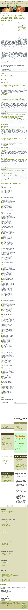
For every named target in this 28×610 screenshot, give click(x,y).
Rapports (17, 427)
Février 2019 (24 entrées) (7, 208)
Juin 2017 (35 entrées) (7, 238)
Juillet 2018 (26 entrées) (7, 220)
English (10, 506)
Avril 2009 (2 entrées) (6, 378)
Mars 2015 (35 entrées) (7, 277)
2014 (2, 281)
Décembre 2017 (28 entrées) (8, 231)
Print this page (4, 605)
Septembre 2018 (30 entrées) (8, 217)
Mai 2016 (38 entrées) (7, 257)
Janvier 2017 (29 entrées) (7, 244)
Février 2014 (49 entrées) (7, 295)
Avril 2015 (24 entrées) (7, 275)
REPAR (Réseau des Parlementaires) (20, 462)
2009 (2, 367)
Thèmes (3, 439)
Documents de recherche (7, 564)
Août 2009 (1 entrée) (6, 373)
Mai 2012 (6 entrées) (6, 326)
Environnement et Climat (7, 443)
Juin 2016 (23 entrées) (7, 256)
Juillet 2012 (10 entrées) (7, 324)
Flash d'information (20, 430)
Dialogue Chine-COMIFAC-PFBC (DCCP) (7, 476)
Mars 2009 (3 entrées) (7, 380)
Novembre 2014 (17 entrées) (8, 284)
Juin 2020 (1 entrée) (6, 187)
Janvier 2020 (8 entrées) (7, 194)
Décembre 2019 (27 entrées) (8, 197)
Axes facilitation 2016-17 (7, 436)
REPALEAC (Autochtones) (21, 465)
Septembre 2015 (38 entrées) (8, 269)
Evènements (18, 425)
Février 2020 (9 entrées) (7, 192)
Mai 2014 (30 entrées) (7, 292)
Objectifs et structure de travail (8, 511)
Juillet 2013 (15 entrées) (7, 306)
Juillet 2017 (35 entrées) (7, 237)
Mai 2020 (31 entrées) (7, 189)
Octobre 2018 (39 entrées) (7, 216)
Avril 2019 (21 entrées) (7, 206)
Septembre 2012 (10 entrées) (8, 321)
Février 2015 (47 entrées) (7, 278)
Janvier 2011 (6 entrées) (7, 349)
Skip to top (10, 605)
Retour (2, 73)
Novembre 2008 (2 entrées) (8, 387)
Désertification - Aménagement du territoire (7, 445)
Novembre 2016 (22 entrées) (8, 249)
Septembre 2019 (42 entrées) (8, 201)
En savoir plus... (4, 94)
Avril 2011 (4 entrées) (6, 345)
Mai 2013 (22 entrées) (7, 309)
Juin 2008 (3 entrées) (6, 393)
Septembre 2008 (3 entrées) (8, 390)
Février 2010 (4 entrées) (7, 364)
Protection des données (15, 603)
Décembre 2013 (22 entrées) (8, 300)
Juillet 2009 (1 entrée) (6, 375)
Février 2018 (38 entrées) (7, 226)
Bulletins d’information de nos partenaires (10, 521)
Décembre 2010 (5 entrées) (8, 352)
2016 (2, 246)
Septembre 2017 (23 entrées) (8, 234)
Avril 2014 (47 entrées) (7, 293)
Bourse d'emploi (19, 428)
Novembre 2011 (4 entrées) (8, 336)
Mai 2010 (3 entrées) (6, 360)
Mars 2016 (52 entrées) (7, 259)
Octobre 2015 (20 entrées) (7, 268)
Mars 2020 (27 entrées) (7, 191)
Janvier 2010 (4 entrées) (7, 365)
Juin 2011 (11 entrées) (7, 342)
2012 (2, 316)
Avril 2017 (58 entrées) (7, 241)
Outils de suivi (5, 426)
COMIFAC (4, 514)
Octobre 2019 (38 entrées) (7, 200)
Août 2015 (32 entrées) (7, 270)
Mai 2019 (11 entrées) (6, 205)
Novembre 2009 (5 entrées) (8, 370)
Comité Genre (5, 481)
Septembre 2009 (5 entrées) (8, 372)
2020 (2, 186)
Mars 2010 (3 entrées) (7, 362)
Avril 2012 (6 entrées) (6, 328)
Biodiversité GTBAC (6, 477)
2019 (2, 196)
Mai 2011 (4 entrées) (6, 344)
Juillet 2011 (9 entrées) (7, 341)
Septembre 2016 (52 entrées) (8, 252)
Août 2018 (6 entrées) (6, 218)
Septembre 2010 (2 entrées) (8, 356)
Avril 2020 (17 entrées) (7, 190)
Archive (3, 565)
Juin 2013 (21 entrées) (7, 308)
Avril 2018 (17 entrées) (7, 223)
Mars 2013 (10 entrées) (7, 311)
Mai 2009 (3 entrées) (6, 377)
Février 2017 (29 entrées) (7, 243)
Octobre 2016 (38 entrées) (7, 251)
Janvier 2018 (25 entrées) (7, 227)
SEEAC (17, 469)
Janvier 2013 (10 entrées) (7, 314)
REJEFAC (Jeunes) (20, 466)
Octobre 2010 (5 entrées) (7, 355)
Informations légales (5, 603)
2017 (2, 229)
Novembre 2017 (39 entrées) (8, 232)
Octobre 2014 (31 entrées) (7, 285)
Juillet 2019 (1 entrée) (6, 203)
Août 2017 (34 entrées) (7, 236)
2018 (2, 212)
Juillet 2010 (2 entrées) (7, 359)
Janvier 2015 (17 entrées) (7, 279)
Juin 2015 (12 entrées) (7, 273)
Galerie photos (5, 463)
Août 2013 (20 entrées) (7, 305)
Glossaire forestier (6, 438)
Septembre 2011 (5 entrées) (8, 339)
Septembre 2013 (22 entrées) (8, 304)
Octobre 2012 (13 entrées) (7, 320)
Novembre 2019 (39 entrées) (8, 198)
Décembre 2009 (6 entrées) (8, 368)
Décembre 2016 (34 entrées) (8, 248)
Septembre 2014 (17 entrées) (8, 287)
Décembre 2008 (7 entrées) (8, 386)
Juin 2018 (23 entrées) (7, 221)
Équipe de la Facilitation (7, 533)
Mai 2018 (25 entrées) (7, 222)
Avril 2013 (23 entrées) (7, 310)
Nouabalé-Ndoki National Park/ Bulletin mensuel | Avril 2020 (14, 159)
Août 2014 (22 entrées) (7, 288)
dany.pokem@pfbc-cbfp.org (6, 592)
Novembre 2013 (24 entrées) (8, 301)
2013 (2, 299)
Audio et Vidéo (5, 461)
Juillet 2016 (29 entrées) (7, 254)
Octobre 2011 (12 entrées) (7, 337)
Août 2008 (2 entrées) (6, 391)
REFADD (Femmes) (20, 464)
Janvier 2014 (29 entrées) (7, 297)
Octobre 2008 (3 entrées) (7, 388)
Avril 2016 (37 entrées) (7, 258)
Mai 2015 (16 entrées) (7, 274)
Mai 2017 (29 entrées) (7, 239)
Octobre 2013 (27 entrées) (7, 303)
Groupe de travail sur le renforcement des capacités (7, 448)
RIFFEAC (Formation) (20, 468)
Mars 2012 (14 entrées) (7, 329)
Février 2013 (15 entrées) (7, 313)
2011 (2, 333)
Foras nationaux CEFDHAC (19, 460)
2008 (2, 384)
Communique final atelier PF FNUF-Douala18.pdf (22, 29)
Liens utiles (4, 427)
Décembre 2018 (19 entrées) (8, 213)
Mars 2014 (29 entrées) (7, 294)
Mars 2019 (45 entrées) (7, 207)
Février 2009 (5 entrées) (7, 381)
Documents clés (5, 562)
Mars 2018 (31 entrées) (7, 225)
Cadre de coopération (6, 512)
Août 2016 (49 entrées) (7, 253)
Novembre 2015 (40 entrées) (8, 267)
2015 (2, 264)
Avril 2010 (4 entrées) (6, 361)
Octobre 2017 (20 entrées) (7, 233)
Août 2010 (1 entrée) (6, 357)
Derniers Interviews (6, 460)
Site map (23, 603)
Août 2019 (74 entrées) (7, 202)
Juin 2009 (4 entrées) (6, 376)
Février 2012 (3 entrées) (7, 330)
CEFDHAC (18, 458)
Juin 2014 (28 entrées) (7, 290)
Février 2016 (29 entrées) (7, 261)
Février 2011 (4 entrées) (7, 347)
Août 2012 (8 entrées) (6, 323)
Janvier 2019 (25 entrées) (7, 210)
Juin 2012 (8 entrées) (6, 325)
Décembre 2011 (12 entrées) (8, 335)
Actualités (18, 426)
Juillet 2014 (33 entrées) (7, 289)
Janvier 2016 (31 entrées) (7, 262)
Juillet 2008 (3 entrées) (7, 392)
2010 (2, 351)
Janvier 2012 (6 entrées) (7, 331)
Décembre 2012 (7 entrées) (8, 318)
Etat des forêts (5, 425)
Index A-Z (4, 437)
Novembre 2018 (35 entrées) (8, 215)
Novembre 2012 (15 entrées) (8, 319)
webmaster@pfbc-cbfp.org (6, 600)
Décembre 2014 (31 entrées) (8, 283)
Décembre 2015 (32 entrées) (8, 265)
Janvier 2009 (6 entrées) (7, 382)
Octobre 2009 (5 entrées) (7, 371)
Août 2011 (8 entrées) (6, 340)
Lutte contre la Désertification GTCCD (6, 480)
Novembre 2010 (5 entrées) (8, 354)
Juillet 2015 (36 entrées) (7, 272)
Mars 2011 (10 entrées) (7, 346)
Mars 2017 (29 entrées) (7, 242)
